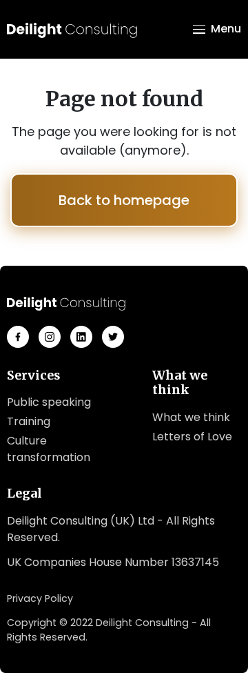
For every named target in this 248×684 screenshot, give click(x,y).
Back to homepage (124, 200)
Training (28, 421)
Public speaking (49, 402)
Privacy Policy (40, 598)
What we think (191, 417)
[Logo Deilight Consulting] (72, 29)
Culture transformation (48, 449)
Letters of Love (192, 436)
